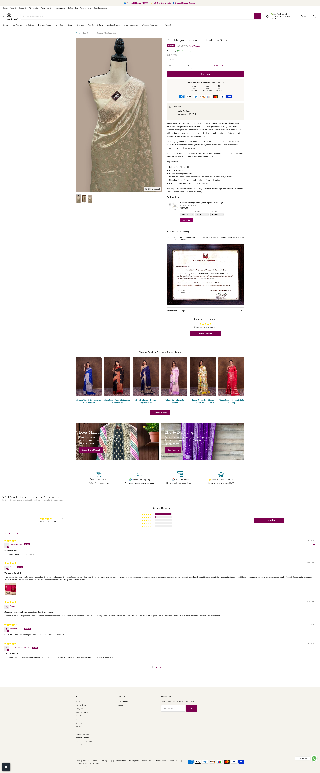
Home (5, 25)
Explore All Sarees (160, 412)
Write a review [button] (205, 334)
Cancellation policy (101, 8)
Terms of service (46, 8)
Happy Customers (131, 25)
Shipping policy (60, 8)
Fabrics (100, 25)
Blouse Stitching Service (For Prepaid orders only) (201, 203)
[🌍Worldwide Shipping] (139, 478)
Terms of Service (86, 8)
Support (168, 25)
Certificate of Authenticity (179, 231)
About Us (13, 8)
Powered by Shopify (82, 766)
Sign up (191, 708)
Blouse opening (215, 211)
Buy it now (205, 74)
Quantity (170, 60)
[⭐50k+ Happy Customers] (221, 478)
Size (181, 211)
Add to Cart (186, 220)
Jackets (91, 25)
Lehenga (80, 25)
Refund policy (73, 8)
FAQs (120, 705)
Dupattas (60, 25)
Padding (197, 211)
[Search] (257, 16)
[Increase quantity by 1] (188, 65)
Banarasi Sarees (44, 25)
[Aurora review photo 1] (10, 589)
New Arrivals (17, 25)
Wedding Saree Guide (151, 25)
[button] (305, 16)
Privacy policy (34, 8)
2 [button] (156, 667)
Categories (30, 25)
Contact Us (22, 8)
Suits (70, 25)
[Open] (6, 767)
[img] (10, 541)
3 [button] (160, 667)
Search (5, 8)
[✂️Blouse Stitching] (180, 478)
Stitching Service (113, 25)
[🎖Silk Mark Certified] (99, 478)
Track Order (123, 701)
